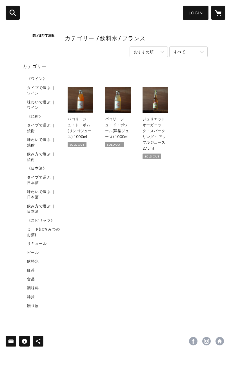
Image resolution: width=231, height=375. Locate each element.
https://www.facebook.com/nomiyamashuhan (193, 341)
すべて (179, 51)
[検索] (13, 13)
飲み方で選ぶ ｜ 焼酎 (41, 157)
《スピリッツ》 (41, 220)
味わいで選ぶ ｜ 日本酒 (41, 194)
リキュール (37, 243)
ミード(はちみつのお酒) (43, 232)
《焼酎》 (35, 116)
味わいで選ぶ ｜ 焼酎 (41, 142)
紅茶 (31, 270)
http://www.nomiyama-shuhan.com (220, 341)
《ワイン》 (37, 78)
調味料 (33, 288)
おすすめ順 (144, 51)
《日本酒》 (37, 168)
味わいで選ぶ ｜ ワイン (41, 105)
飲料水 (33, 261)
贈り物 (33, 305)
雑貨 (31, 296)
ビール (33, 252)
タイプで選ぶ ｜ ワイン (41, 90)
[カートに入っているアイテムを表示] (218, 13)
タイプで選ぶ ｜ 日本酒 (41, 180)
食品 (31, 279)
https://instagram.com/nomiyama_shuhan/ (206, 341)
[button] (195, 13)
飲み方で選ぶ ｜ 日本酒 (41, 209)
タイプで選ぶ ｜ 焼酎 (41, 128)
